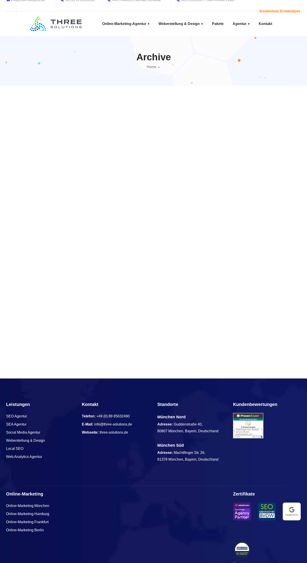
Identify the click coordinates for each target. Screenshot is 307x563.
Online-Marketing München (27, 506)
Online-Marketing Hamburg (27, 514)
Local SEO (14, 448)
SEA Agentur (16, 424)
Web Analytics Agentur (24, 457)
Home (151, 67)
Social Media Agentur (23, 432)
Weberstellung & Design (25, 440)
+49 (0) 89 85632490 (113, 416)
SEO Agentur (16, 416)
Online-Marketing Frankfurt (27, 522)
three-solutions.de (114, 432)
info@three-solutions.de (113, 424)
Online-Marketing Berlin (25, 530)
